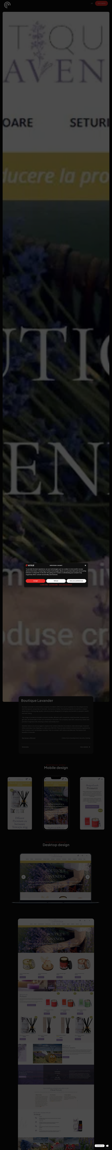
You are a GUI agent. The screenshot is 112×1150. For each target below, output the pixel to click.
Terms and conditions (65, 584)
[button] (85, 565)
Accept (35, 581)
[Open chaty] (107, 1146)
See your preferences (76, 581)
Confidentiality (53, 584)
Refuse (56, 581)
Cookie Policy (44, 584)
